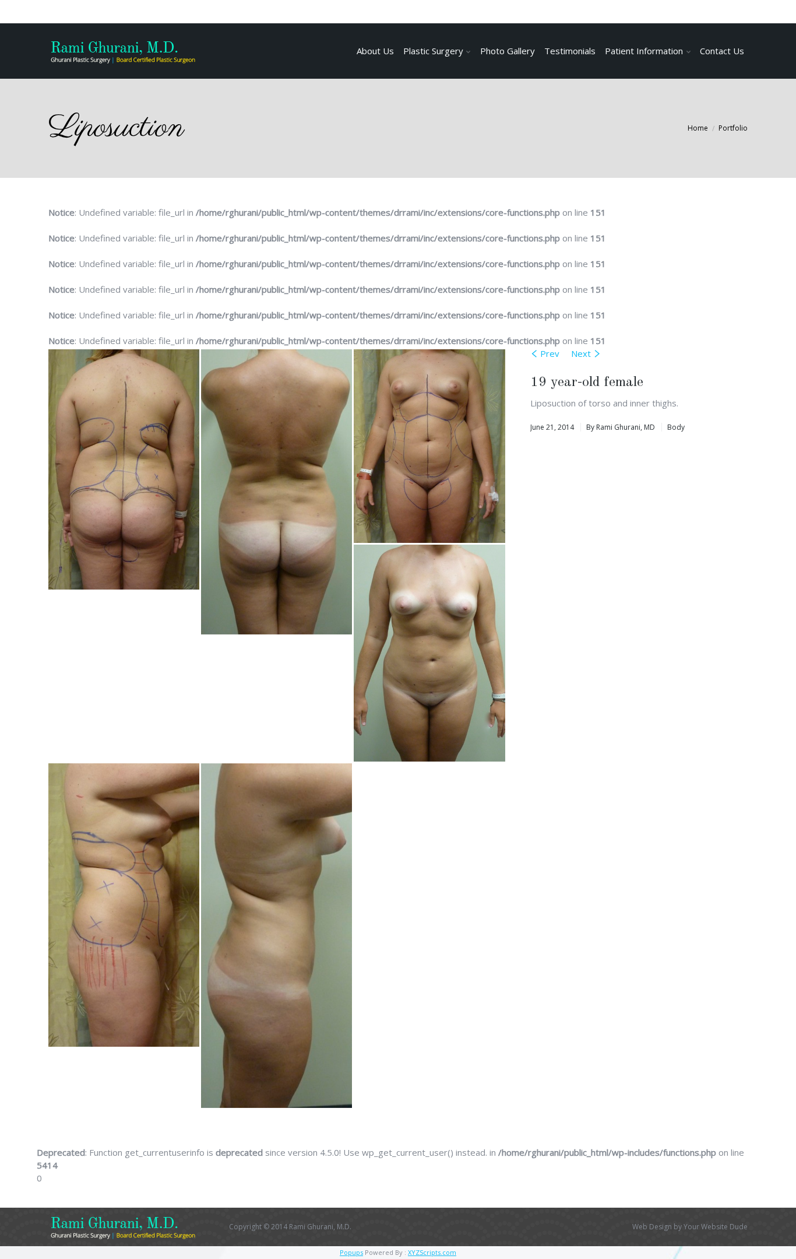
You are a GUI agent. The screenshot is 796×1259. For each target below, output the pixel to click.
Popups (351, 1252)
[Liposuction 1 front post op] (430, 654)
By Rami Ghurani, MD (620, 427)
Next (581, 353)
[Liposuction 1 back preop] (124, 470)
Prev (549, 353)
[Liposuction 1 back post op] (277, 492)
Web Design (652, 1227)
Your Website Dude (716, 1227)
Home (698, 128)
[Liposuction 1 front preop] (430, 447)
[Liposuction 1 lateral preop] (124, 905)
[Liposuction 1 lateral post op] (277, 936)
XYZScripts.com (432, 1252)
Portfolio (733, 128)
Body (676, 427)
